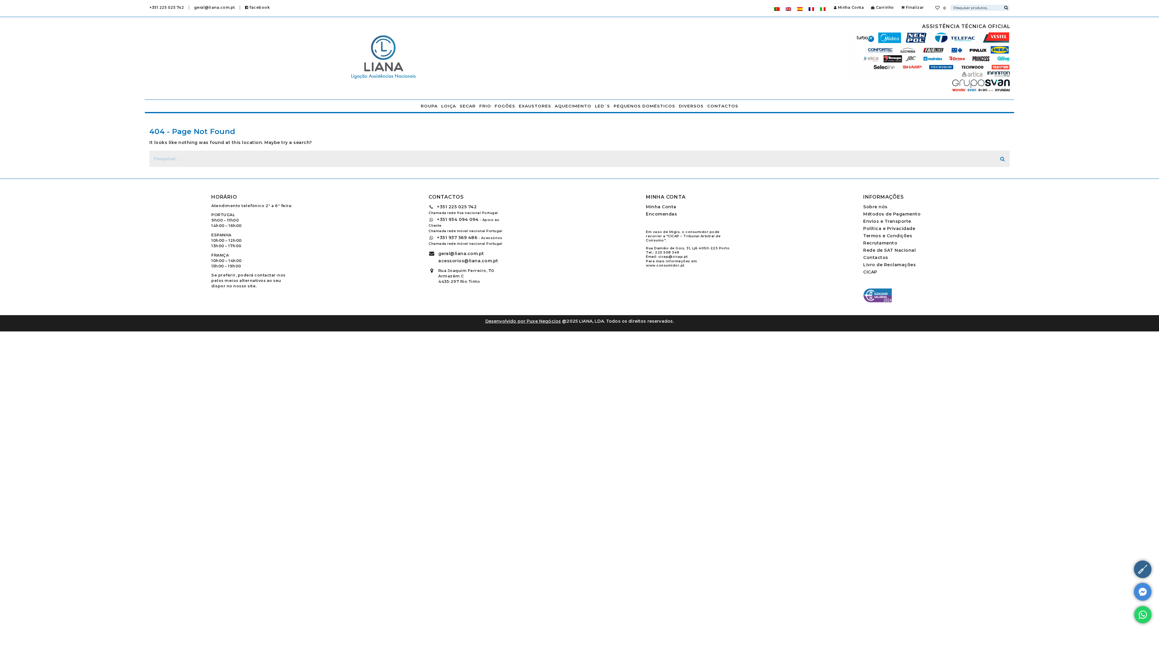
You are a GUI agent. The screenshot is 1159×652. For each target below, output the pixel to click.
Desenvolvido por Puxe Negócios (523, 321)
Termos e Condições (887, 235)
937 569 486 (457, 237)
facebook (259, 7)
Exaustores (535, 106)
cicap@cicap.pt (673, 256)
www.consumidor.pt (665, 265)
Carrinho (884, 7)
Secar (468, 106)
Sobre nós (875, 206)
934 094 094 (457, 219)
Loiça (448, 106)
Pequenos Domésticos (644, 106)
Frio (485, 106)
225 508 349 (667, 252)
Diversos (691, 106)
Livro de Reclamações (889, 264)
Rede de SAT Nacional (889, 250)
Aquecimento (573, 106)
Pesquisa (1006, 7)
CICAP (870, 272)
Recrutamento (880, 243)
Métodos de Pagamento (892, 214)
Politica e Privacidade (889, 228)
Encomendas (661, 214)
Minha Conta (851, 7)
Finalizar (914, 7)
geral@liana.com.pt (214, 7)
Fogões (505, 106)
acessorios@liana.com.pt (468, 261)
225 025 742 (457, 206)
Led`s (602, 106)
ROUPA (429, 106)
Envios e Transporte (887, 221)
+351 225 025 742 (166, 7)
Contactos (722, 106)
